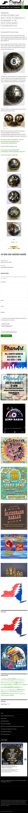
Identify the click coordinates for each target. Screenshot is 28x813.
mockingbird (4, 684)
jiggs (16, 682)
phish (2, 687)
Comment (3, 282)
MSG (9, 684)
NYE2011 (19, 684)
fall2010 (19, 680)
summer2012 (20, 691)
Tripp (2, 695)
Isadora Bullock (12, 682)
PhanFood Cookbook (6, 723)
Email (2, 306)
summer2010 (12, 691)
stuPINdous (7, 691)
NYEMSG (24, 684)
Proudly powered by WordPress (7, 811)
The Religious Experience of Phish (8, 729)
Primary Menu (26, 7)
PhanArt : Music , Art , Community (10, 7)
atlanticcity (19, 679)
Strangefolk (4, 718)
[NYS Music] (14, 627)
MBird (5, 254)
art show (12, 679)
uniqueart (23, 254)
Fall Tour (23, 680)
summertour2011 (14, 693)
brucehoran (3, 680)
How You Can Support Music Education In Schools (12, 726)
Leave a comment (19, 28)
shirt (16, 690)
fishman (6, 682)
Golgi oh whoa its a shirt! (6, 261)
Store (2, 713)
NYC (13, 684)
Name (2, 300)
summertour (5, 693)
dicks (12, 681)
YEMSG (11, 695)
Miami (23, 682)
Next (25, 759)
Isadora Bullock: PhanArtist (7, 266)
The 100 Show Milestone (6, 731)
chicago (9, 680)
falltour (2, 682)
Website (3, 312)
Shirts (19, 689)
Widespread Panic (5, 721)
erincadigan (16, 680)
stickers (3, 691)
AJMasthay (5, 679)
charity (6, 680)
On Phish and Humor (5, 734)
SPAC (23, 690)
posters (17, 687)
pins (5, 687)
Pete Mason (11, 28)
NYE (15, 684)
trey (24, 693)
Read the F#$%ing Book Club (7, 715)
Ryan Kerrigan (4, 690)
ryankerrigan (16, 254)
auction (23, 679)
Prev (2, 759)
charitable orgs (5, 12)
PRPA (10, 254)
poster (11, 687)
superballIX (21, 693)
